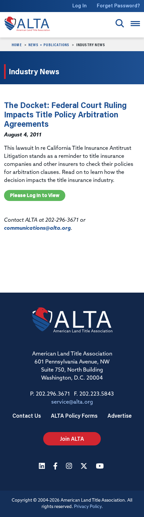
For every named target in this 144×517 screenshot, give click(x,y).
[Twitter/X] (84, 466)
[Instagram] (70, 466)
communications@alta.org (37, 228)
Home (17, 44)
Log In (79, 5)
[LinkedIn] (43, 466)
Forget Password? (118, 5)
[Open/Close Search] (120, 23)
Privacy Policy (87, 507)
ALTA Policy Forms (74, 415)
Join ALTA (72, 438)
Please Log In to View (34, 195)
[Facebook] (56, 466)
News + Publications (49, 44)
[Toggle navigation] (135, 23)
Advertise (119, 415)
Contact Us (26, 415)
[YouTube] (100, 466)
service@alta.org (72, 402)
